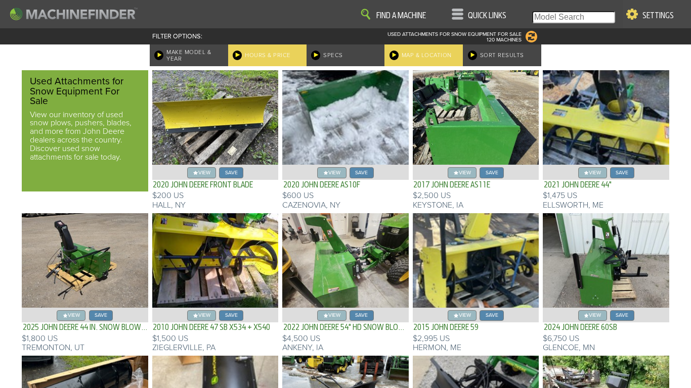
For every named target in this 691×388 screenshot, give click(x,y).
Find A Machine (401, 16)
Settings (658, 16)
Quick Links (487, 16)
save (231, 172)
